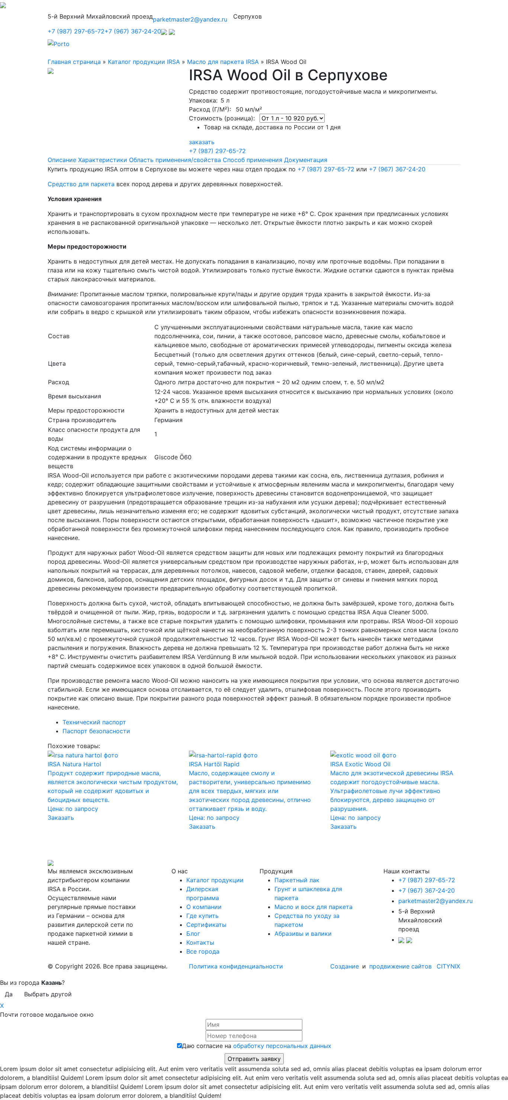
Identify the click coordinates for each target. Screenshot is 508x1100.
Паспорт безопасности (96, 731)
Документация (305, 160)
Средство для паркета (81, 184)
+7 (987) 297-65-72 (76, 31)
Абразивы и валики (303, 933)
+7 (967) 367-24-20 (133, 31)
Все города (202, 951)
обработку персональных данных (282, 1045)
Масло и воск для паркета (313, 906)
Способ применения (252, 160)
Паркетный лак (296, 880)
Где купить (202, 915)
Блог (193, 933)
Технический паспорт (94, 722)
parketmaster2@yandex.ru (190, 19)
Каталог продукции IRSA (144, 61)
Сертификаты (206, 924)
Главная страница (74, 61)
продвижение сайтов (400, 966)
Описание (62, 160)
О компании (204, 906)
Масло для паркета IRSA (223, 61)
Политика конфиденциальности (236, 966)
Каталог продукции (215, 880)
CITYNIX (448, 966)
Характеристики (102, 160)
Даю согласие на (256, 1045)
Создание (345, 966)
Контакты (200, 942)
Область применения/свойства (175, 160)
